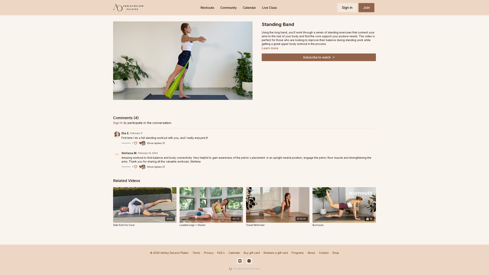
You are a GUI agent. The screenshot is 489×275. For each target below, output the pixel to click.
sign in (118, 123)
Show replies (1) (156, 143)
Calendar (234, 252)
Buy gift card (252, 252)
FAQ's (221, 252)
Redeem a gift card (276, 252)
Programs (298, 252)
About (311, 252)
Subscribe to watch (317, 57)
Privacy (208, 252)
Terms (196, 252)
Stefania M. (129, 153)
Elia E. (125, 133)
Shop (335, 252)
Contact (324, 252)
